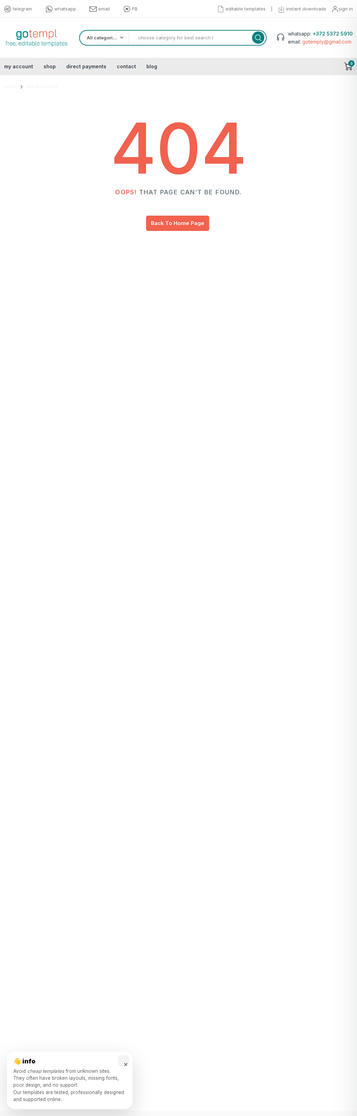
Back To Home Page (177, 223)
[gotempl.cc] (36, 38)
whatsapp (65, 8)
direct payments (86, 66)
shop (50, 66)
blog (151, 66)
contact (126, 66)
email (104, 8)
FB (134, 8)
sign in (346, 8)
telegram (22, 8)
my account (18, 66)
